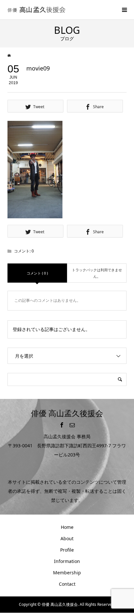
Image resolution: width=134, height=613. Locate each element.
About (67, 538)
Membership (67, 572)
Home (67, 527)
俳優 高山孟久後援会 (67, 413)
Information (67, 561)
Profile (67, 550)
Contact (67, 584)
